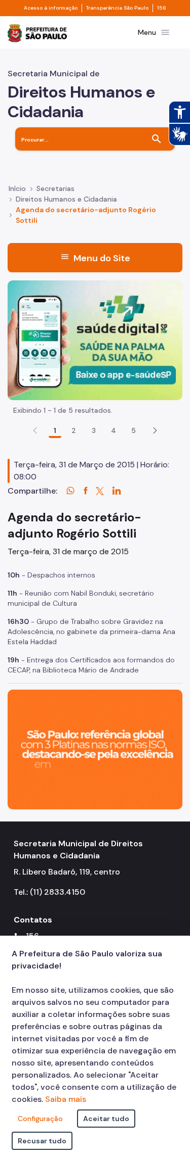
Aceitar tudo (106, 1118)
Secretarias (55, 188)
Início (17, 188)
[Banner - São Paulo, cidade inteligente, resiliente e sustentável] (95, 749)
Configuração (40, 1118)
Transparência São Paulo (117, 8)
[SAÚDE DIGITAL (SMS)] (95, 339)
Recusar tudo (42, 1140)
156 (161, 8)
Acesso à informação (51, 8)
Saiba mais (65, 1099)
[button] (155, 430)
